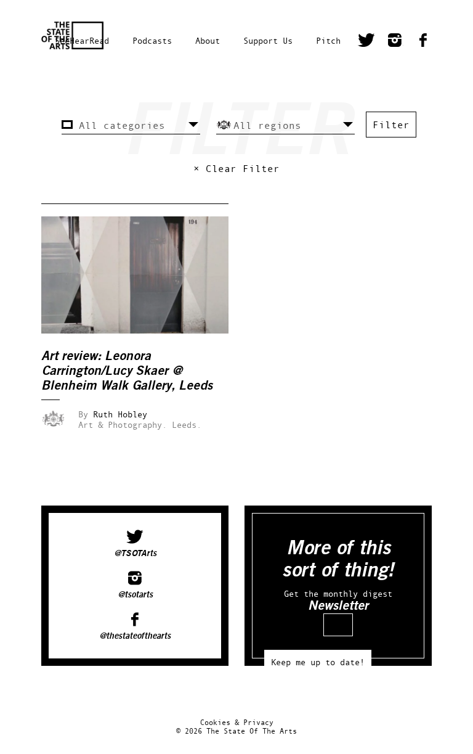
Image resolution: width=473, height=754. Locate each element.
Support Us (268, 40)
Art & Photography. (122, 424)
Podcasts (152, 40)
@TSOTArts (135, 553)
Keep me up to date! (318, 662)
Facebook (423, 42)
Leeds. (186, 424)
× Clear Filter (236, 168)
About (207, 40)
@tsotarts (135, 595)
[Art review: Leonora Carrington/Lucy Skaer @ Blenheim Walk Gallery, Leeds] (143, 330)
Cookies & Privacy (236, 722)
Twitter (366, 42)
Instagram (394, 42)
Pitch (328, 40)
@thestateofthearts (135, 636)
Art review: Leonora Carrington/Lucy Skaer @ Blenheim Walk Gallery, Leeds (126, 371)
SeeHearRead (82, 40)
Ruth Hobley (120, 414)
